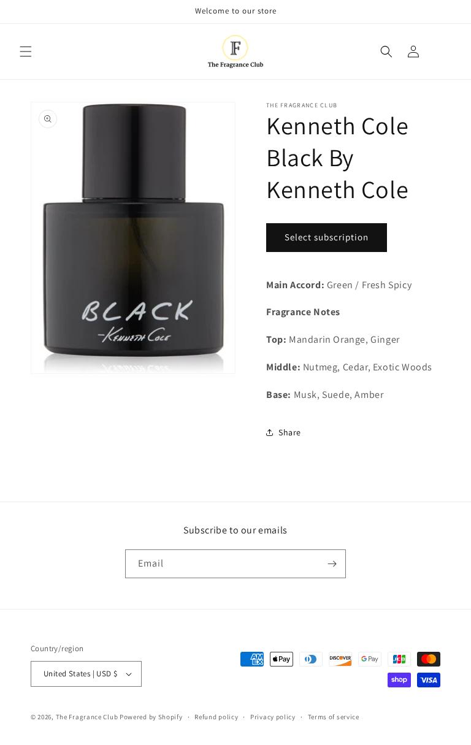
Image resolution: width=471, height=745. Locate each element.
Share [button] (289, 432)
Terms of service (333, 717)
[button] (25, 51)
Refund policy (216, 717)
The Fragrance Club (87, 717)
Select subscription (327, 237)
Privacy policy (273, 717)
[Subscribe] (331, 563)
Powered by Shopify (151, 717)
